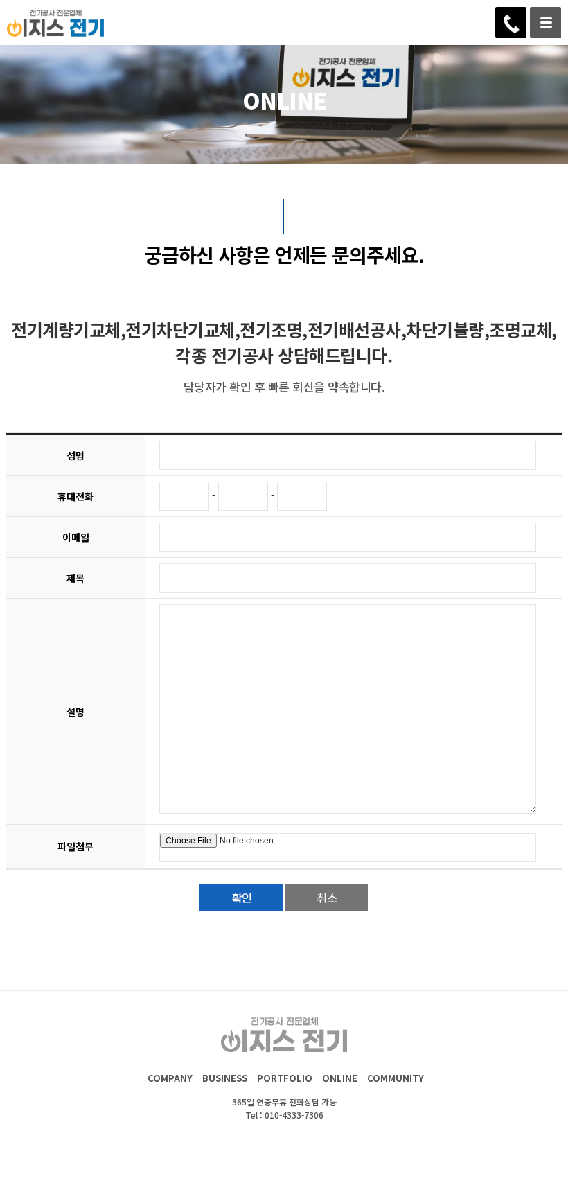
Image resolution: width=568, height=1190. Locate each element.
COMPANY (170, 1078)
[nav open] (545, 22)
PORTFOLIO (284, 1078)
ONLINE (339, 1078)
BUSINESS (224, 1078)
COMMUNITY (395, 1078)
